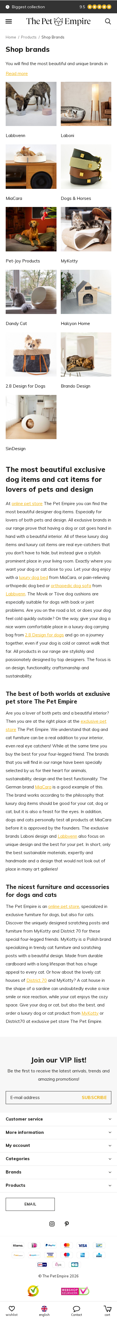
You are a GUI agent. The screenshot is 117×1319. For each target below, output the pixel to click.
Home (11, 37)
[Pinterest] (67, 1224)
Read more (17, 73)
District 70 (36, 980)
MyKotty (90, 1013)
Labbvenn (15, 594)
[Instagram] (52, 1224)
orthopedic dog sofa (71, 585)
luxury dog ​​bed (33, 577)
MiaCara (43, 787)
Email (30, 1204)
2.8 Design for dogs (44, 635)
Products (29, 37)
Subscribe (94, 1097)
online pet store (27, 503)
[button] (8, 21)
